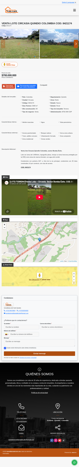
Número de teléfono (10, 331)
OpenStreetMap (73, 261)
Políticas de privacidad (39, 393)
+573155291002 (23, 310)
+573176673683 (10, 310)
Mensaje (7, 338)
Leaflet (61, 261)
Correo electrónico (46, 323)
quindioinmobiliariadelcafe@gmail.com (17, 313)
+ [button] (4, 224)
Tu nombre (7, 323)
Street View (10, 64)
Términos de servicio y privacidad (28, 357)
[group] (19, 44)
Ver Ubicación (34, 279)
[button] (34, 56)
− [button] (4, 227)
